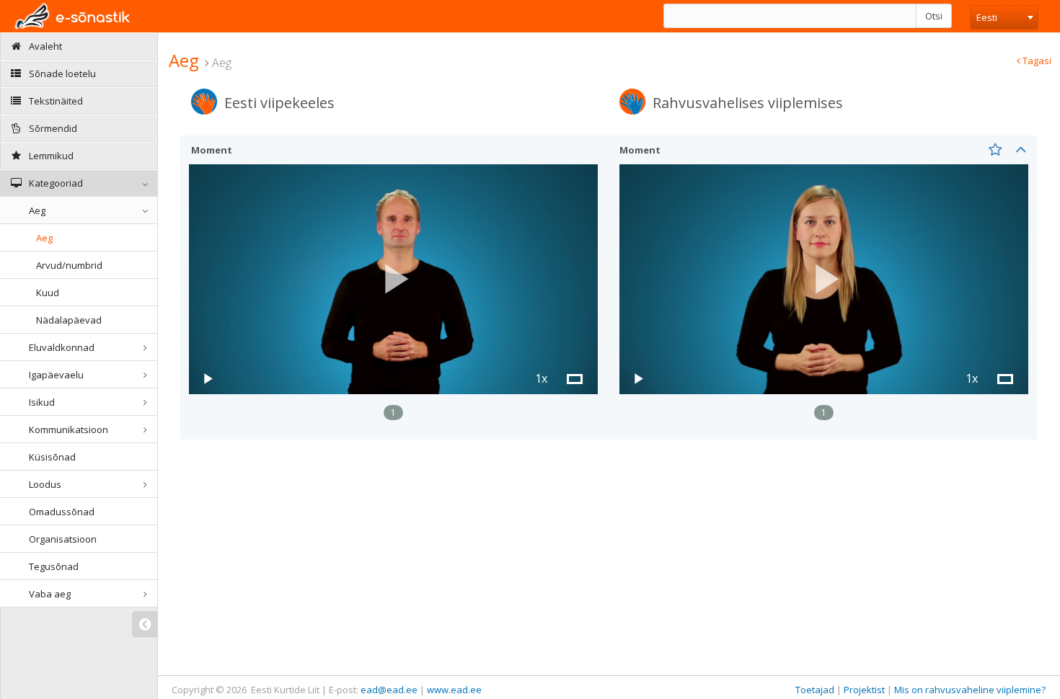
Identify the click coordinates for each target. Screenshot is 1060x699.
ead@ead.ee (389, 689)
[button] (393, 279)
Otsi (933, 15)
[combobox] (1004, 17)
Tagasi (1035, 60)
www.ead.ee (454, 689)
